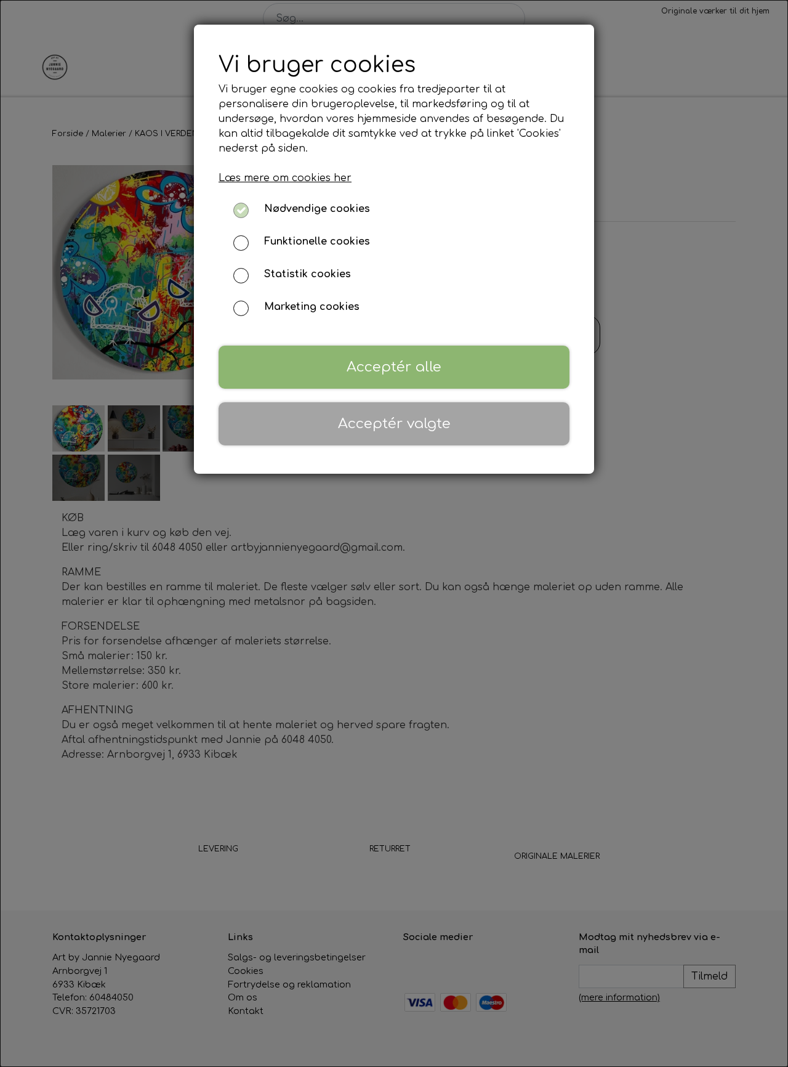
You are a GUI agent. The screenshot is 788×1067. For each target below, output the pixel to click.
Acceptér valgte (394, 423)
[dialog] (394, 533)
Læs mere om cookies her (285, 178)
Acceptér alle (394, 367)
